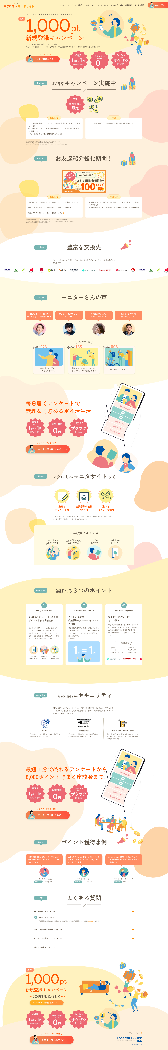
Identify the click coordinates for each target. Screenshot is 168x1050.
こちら (90, 921)
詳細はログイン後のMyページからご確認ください (45, 213)
